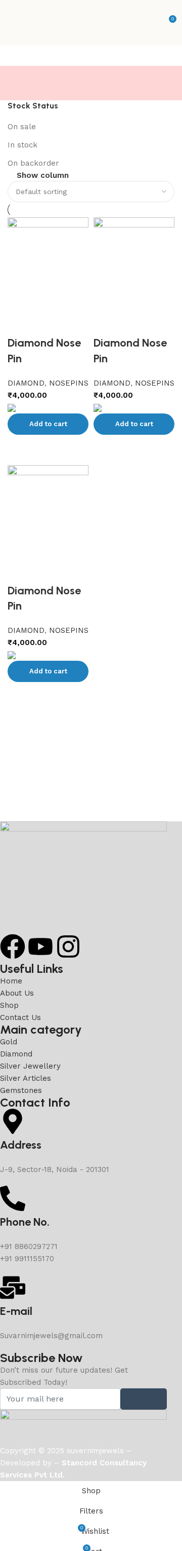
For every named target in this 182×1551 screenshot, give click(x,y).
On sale (22, 126)
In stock (22, 144)
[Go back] (20, 78)
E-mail (16, 1311)
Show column (43, 175)
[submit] (143, 1399)
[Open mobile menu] (12, 23)
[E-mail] (12, 1287)
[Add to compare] (20, 694)
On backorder (33, 163)
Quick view (48, 694)
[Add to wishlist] (20, 570)
